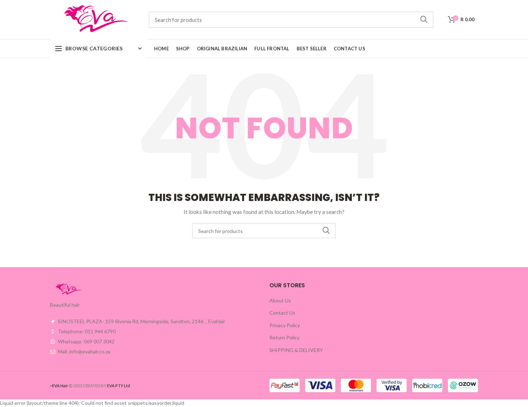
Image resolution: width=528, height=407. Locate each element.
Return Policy (284, 337)
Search (424, 20)
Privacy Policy (284, 325)
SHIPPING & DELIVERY (296, 350)
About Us (280, 300)
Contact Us (282, 313)
